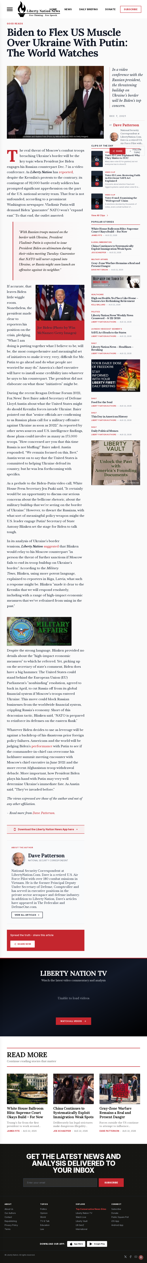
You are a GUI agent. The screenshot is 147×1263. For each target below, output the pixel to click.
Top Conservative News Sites (91, 1209)
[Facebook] (130, 1256)
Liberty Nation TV (84, 1213)
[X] (125, 1256)
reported (66, 172)
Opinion (44, 1213)
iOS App (115, 1221)
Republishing (11, 1221)
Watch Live (81, 1217)
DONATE (110, 9)
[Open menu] (10, 9)
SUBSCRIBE (131, 9)
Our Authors (10, 1213)
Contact (8, 1217)
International (81, 1229)
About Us (9, 1209)
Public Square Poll (120, 1217)
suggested (51, 546)
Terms (7, 1229)
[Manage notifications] (141, 1257)
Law (42, 1229)
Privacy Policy (11, 1225)
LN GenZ (80, 1225)
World (43, 1217)
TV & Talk (45, 1221)
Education (45, 1225)
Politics (43, 1209)
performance (41, 746)
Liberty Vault (81, 1221)
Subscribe (111, 1182)
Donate (114, 1213)
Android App (117, 1225)
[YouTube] (135, 1256)
